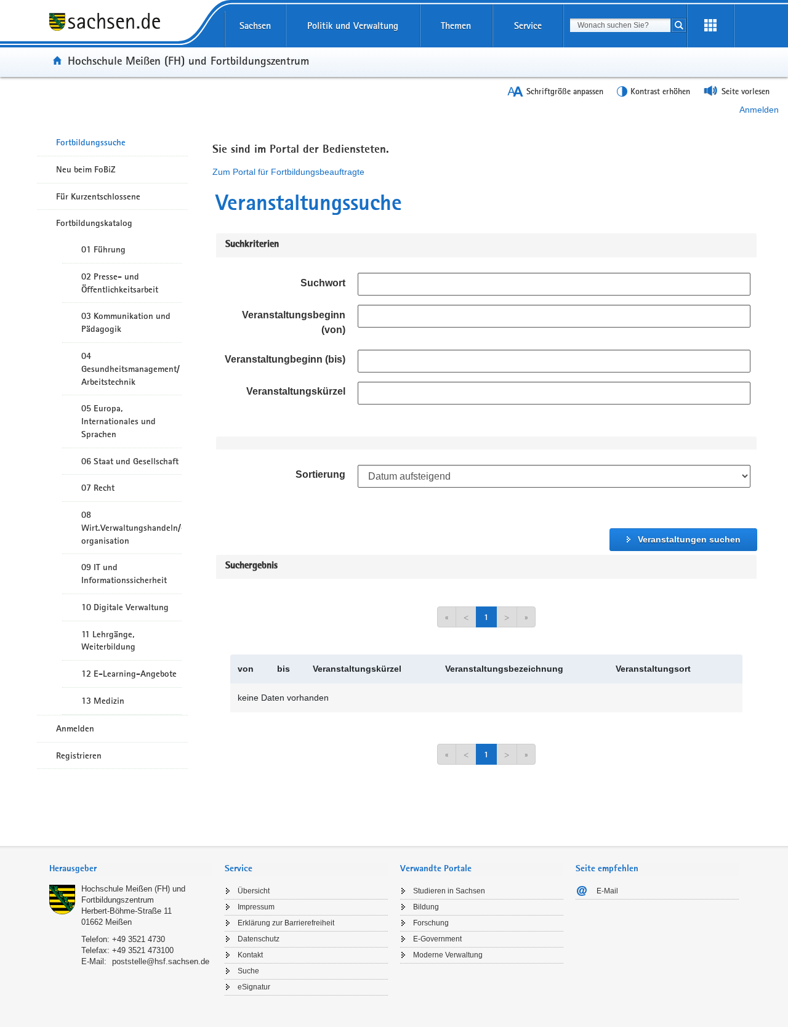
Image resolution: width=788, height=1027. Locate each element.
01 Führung (103, 249)
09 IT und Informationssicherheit (124, 574)
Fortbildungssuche (91, 142)
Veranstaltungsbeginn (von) (293, 322)
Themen (456, 25)
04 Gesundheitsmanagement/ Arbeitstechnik (130, 368)
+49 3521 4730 (138, 939)
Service (528, 25)
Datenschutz (258, 939)
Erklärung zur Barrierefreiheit (286, 923)
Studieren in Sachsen (449, 891)
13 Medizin (102, 700)
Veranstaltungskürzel (295, 391)
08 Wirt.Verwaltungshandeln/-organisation (131, 527)
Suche (248, 971)
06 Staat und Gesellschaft (130, 461)
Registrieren (79, 755)
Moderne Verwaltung (448, 955)
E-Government (437, 939)
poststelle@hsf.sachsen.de (160, 961)
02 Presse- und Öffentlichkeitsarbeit (119, 283)
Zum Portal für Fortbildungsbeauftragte (288, 172)
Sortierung (320, 474)
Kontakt (250, 955)
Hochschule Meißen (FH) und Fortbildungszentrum (188, 60)
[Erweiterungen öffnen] (710, 25)
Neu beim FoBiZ (86, 169)
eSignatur (254, 987)
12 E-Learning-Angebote (129, 673)
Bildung (426, 907)
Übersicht (254, 891)
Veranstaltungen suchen (689, 539)
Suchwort (322, 283)
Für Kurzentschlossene (98, 196)
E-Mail (607, 891)
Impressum (256, 907)
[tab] (130, 869)
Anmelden (759, 110)
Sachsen (255, 25)
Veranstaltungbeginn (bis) (285, 359)
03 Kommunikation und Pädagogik (126, 322)
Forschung (431, 923)
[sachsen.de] (131, 30)
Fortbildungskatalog (94, 222)
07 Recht (98, 487)
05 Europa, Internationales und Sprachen (118, 421)
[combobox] (620, 25)
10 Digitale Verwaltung (125, 607)
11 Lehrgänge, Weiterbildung (108, 641)
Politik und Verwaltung (352, 25)
